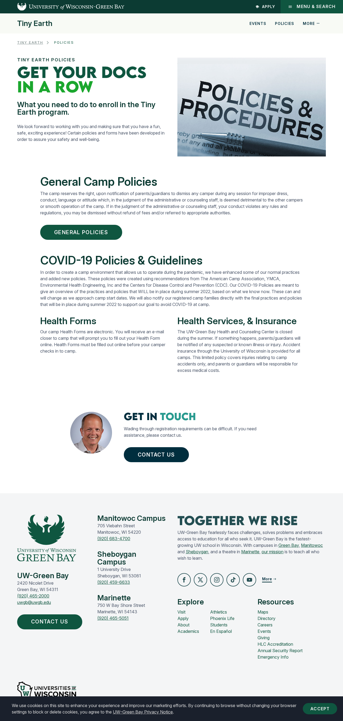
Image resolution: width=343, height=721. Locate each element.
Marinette (250, 551)
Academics (188, 631)
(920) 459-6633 (113, 582)
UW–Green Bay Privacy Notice (143, 712)
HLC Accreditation (275, 644)
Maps (263, 612)
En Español (221, 631)
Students (219, 624)
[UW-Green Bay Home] (62, 6)
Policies (284, 23)
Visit (181, 612)
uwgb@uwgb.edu (34, 602)
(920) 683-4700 (113, 538)
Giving (264, 637)
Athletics (218, 612)
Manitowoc (312, 545)
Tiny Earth (35, 23)
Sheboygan (197, 551)
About (183, 624)
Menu (316, 6)
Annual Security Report (280, 650)
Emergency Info (273, 657)
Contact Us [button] (156, 454)
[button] (184, 579)
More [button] (309, 23)
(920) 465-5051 (113, 618)
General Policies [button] (81, 232)
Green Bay (288, 545)
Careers (265, 624)
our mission (273, 551)
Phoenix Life (222, 618)
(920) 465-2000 (33, 596)
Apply (268, 6)
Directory (266, 618)
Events (257, 23)
